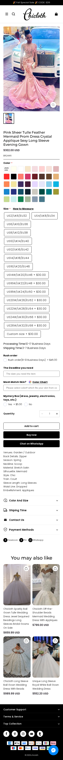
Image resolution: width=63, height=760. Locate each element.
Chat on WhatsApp (31, 443)
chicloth (34, 755)
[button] (6, 14)
